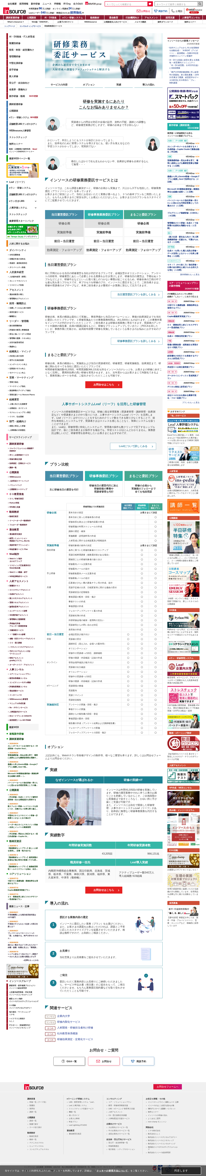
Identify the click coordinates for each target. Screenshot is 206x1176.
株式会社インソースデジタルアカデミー (162, 1137)
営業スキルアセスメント (19, 602)
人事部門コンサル (191, 17)
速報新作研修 (16, 733)
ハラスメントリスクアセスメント (21, 647)
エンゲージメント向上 (18, 364)
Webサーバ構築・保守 (18, 572)
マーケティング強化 (17, 386)
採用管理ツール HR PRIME (20, 720)
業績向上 (13, 346)
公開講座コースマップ (18, 489)
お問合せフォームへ (167, 1086)
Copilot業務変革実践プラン (19, 888)
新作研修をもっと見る (190, 274)
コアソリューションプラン (20, 674)
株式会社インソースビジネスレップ (161, 1140)
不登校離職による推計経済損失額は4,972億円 (22, 914)
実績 (118, 84)
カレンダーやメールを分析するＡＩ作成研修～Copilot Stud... (23, 746)
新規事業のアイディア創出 (20, 390)
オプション (89, 84)
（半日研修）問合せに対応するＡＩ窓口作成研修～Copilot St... (23, 833)
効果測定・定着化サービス (20, 463)
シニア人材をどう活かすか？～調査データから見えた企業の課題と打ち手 (23, 954)
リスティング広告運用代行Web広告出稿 (20, 566)
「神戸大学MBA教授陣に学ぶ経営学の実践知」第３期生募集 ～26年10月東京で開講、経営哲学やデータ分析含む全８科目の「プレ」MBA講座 (184, 77)
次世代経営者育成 (16, 342)
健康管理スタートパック (21, 220)
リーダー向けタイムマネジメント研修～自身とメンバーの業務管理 (23, 824)
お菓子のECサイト (65, 21)
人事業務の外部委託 (17, 430)
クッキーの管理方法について (112, 1170)
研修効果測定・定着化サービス (75, 1039)
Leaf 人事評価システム (78, 1105)
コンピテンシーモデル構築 (20, 682)
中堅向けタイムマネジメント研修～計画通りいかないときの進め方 (23, 815)
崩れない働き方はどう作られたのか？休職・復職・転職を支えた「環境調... (23, 945)
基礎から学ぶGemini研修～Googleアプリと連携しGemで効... (23, 764)
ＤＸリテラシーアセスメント (19, 590)
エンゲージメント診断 (18, 611)
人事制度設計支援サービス (119, 1118)
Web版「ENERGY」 (41, 21)
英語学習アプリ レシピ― (19, 545)
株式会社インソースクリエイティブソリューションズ (163, 1148)
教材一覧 (33, 1139)
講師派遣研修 (12, 17)
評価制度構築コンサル (18, 686)
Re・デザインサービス (18, 707)
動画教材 (94, 17)
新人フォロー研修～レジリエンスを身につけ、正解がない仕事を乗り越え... (23, 806)
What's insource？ (15, 21)
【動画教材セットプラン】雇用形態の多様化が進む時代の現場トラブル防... (23, 857)
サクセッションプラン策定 (20, 412)
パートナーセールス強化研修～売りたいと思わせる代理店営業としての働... (23, 782)
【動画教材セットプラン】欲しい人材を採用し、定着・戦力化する (23, 848)
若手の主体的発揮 (16, 360)
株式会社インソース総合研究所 (159, 1152)
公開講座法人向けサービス (115, 21)
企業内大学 (63, 1016)
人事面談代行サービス (18, 711)
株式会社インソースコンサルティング (161, 1143)
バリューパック (15, 485)
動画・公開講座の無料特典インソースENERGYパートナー (21, 150)
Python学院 (14, 503)
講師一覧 (13, 467)
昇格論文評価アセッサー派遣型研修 (18, 624)
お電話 (179, 11)
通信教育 (113, 17)
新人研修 (13, 76)
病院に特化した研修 (17, 426)
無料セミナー (190, 21)
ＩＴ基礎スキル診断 (17, 634)
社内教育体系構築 (67, 1033)
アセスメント (151, 17)
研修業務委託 (113, 1146)
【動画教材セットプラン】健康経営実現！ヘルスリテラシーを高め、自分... (23, 866)
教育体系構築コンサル (18, 678)
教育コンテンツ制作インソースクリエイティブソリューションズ (23, 999)
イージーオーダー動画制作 (20, 520)
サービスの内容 (59, 84)
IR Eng (67, 3)
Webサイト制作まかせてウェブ (15, 559)
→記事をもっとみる (31, 960)
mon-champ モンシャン (157, 1121)
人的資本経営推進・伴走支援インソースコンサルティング (20, 993)
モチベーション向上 (17, 372)
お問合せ (145, 11)
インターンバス (15, 695)
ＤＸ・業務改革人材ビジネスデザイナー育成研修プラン (23, 896)
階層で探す (33, 1124)
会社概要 (12, 3)
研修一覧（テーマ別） (38, 1102)
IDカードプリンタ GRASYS (20, 716)
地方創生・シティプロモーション (121, 1149)
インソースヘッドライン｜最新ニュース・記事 (163, 1102)
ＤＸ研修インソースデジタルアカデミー (20, 1006)
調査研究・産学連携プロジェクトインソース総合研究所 (22, 986)
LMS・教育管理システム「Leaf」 (82, 1102)
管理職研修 (14, 56)
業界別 (32, 1108)
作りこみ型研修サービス (19, 455)
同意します (181, 1170)
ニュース (47, 3)
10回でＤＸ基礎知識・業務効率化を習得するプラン (23, 881)
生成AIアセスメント (16, 594)
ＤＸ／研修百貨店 (16, 498)
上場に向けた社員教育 (18, 404)
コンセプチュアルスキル (39, 1149)
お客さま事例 (74, 1118)
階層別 (32, 1105)
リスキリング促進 (16, 285)
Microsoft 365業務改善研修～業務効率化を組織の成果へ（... (23, 773)
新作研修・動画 (23, 96)
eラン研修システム (72, 17)
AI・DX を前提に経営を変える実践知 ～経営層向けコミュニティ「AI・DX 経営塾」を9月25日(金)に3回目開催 (184, 64)
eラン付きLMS (16, 200)
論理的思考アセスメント (19, 606)
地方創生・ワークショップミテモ (19, 1013)
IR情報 (57, 3)
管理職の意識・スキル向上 (20, 338)
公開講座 (31, 17)
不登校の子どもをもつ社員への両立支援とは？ (23, 924)
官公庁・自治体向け (19, 82)
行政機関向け (132, 17)
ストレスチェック (18, 137)
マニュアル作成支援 (17, 703)
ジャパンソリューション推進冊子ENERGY (21, 449)
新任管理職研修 (15, 325)
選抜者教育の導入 (16, 294)
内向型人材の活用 (16, 356)
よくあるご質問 (154, 1118)
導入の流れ (148, 84)
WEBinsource (90, 21)
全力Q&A (78, 3)
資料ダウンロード (165, 21)
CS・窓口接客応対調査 (117, 1115)
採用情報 (23, 3)
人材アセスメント (115, 1112)
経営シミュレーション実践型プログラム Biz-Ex (19, 539)
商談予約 (162, 11)
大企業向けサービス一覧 (118, 1127)
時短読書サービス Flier (18, 549)
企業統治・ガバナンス (18, 408)
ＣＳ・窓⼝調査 (15, 642)
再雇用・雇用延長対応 (18, 263)
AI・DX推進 (50, 17)
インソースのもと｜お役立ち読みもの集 (161, 1105)
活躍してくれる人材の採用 (20, 308)
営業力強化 (13, 382)
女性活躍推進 (14, 254)
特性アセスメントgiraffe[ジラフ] (16, 659)
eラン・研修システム (23, 117)
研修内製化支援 (15, 459)
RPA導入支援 (14, 507)
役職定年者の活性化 (17, 259)
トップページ (9, 26)
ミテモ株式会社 (154, 1130)
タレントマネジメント (18, 281)
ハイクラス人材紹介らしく (17, 1019)
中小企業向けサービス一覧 (119, 1130)
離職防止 (13, 316)
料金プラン (73, 1121)
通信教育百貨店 (15, 534)
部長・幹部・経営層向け (21, 49)
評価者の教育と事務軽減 (19, 330)
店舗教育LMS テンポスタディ (23, 123)
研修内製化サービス (68, 1021)
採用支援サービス (16, 312)
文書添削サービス (16, 630)
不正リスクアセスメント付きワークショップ (19, 652)
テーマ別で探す (35, 1127)
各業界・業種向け (18, 89)
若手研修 (13, 69)
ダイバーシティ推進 (17, 267)
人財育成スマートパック (19, 481)
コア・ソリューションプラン (119, 1102)
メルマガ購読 (140, 21)
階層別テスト (14, 585)
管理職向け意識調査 (17, 619)
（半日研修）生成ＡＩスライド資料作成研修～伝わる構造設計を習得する (23, 797)
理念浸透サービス (16, 690)
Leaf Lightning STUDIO (78, 1125)
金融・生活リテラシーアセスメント (22, 638)
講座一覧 (33, 1120)
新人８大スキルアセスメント (21, 598)
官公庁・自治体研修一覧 (118, 1142)
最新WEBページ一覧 (19, 158)
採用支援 (170, 17)
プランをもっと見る (191, 402)
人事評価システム (18, 207)
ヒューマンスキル (36, 1146)
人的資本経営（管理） (18, 276)
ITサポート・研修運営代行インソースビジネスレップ (19, 1026)
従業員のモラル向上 (17, 368)
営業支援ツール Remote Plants (22, 394)
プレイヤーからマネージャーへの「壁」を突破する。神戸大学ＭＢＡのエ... (23, 934)
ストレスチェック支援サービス (81, 1108)
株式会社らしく (154, 1133)
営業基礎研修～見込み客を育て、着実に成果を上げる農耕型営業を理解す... (23, 755)
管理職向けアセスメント (19, 298)
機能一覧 (72, 1112)
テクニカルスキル (36, 1142)
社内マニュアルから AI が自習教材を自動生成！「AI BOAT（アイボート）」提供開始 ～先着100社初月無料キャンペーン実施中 (184, 52)
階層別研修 (14, 43)
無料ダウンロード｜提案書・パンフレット (161, 1108)
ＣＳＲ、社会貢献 (16, 416)
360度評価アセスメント (18, 615)
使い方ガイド (74, 1115)
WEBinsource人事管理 (20, 130)
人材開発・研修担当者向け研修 (75, 1027)
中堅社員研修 (16, 62)
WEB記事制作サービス (18, 576)
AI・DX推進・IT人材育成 (22, 36)
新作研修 (35, 3)
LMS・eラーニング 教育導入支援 (121, 1108)
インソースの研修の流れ (157, 1115)
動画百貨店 (13, 516)
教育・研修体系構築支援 (118, 1105)
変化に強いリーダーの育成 (20, 334)
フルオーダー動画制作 (18, 524)
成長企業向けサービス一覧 (119, 1133)
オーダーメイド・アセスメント (21, 664)
